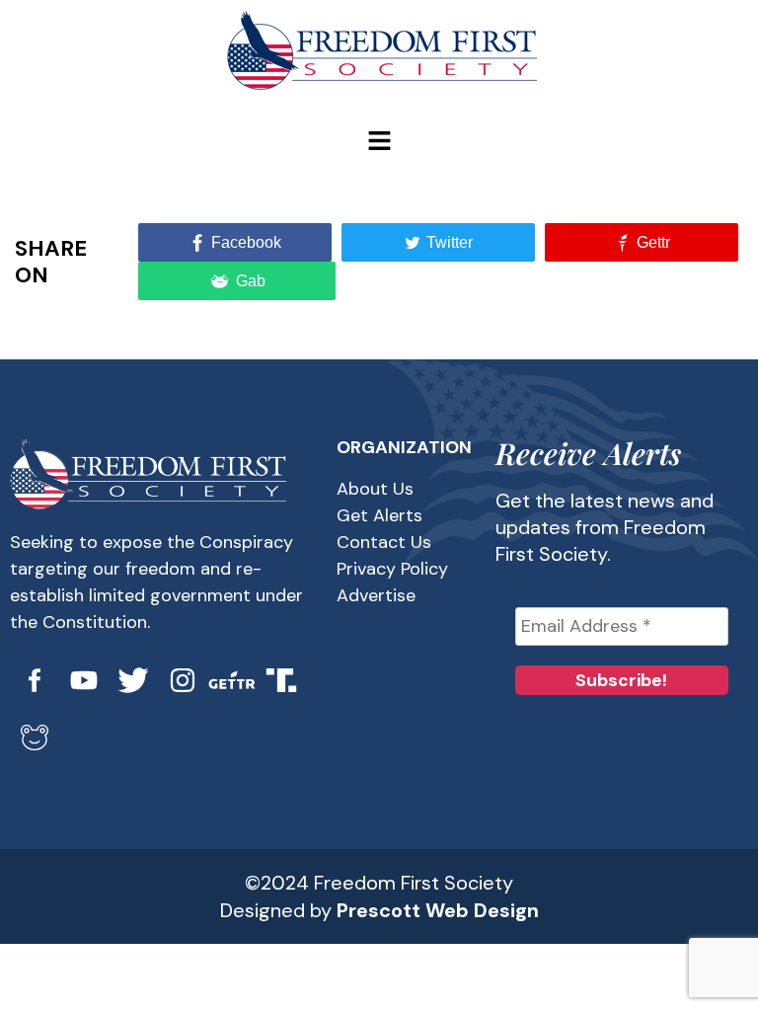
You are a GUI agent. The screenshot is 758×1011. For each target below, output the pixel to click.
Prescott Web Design (438, 910)
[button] (379, 142)
